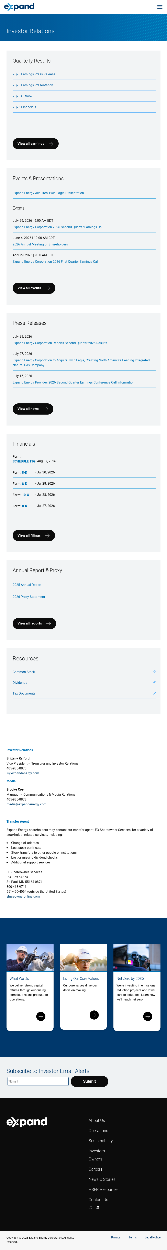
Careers (95, 1169)
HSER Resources (104, 1189)
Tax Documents (24, 693)
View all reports (30, 623)
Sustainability (101, 1140)
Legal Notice (152, 1237)
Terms (133, 1237)
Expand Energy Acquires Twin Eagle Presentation (48, 193)
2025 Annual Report (27, 584)
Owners (95, 1159)
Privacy (116, 1237)
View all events (29, 288)
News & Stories (102, 1179)
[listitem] (90, 1207)
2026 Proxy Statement (29, 596)
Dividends (20, 682)
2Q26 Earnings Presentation (33, 85)
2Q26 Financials (24, 107)
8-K (24, 472)
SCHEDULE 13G (24, 461)
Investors (97, 1151)
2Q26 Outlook (22, 96)
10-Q (25, 495)
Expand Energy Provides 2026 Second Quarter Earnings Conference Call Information (73, 382)
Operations (98, 1130)
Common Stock (24, 672)
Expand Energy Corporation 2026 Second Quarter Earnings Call (58, 227)
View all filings (29, 535)
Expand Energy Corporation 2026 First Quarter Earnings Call (56, 261)
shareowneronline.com (23, 896)
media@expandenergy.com (26, 804)
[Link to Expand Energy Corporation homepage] (19, 6)
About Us (97, 1120)
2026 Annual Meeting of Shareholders (40, 244)
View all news (28, 408)
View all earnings (31, 143)
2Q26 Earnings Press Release (34, 74)
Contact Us (98, 1199)
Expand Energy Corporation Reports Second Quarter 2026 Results (60, 343)
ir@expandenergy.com (23, 773)
